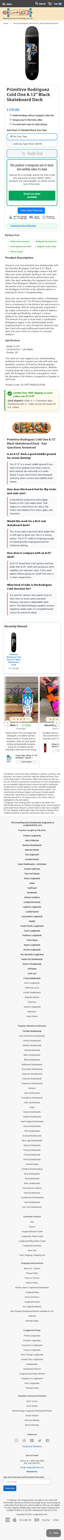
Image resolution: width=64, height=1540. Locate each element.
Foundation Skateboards (32, 1098)
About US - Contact (32, 1268)
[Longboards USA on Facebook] (47, 1441)
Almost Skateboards (32, 1040)
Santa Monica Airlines (32, 1188)
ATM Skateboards (32, 1050)
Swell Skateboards (32, 1193)
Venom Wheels (32, 1415)
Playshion (32, 1002)
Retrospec (32, 1011)
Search (32, 1227)
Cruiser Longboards (32, 1350)
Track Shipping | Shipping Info (32, 1255)
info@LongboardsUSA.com (32, 1467)
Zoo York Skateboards (32, 1207)
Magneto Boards (32, 997)
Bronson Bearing (32, 1420)
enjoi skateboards (32, 1093)
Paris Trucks (32, 1401)
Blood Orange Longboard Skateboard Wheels (32, 1411)
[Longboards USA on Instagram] (16, 1441)
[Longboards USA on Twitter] (39, 1441)
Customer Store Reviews (23, 225)
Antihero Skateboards (32, 1045)
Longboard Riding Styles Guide (32, 1241)
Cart (57, 4)
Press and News (32, 1297)
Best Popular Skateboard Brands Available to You (32, 1311)
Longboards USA (39, 1514)
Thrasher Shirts (32, 1388)
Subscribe (10, 1488)
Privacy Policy (32, 1273)
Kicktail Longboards (32, 1340)
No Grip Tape (20, 136)
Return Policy (32, 1283)
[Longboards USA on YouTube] (32, 1441)
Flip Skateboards (32, 1178)
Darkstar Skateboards (32, 1079)
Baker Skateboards (32, 1055)
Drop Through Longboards (32, 1354)
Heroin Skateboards (32, 1126)
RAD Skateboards (32, 1174)
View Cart (32, 1250)
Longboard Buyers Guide (32, 1231)
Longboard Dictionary (32, 1245)
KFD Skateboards (32, 1131)
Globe (32, 1107)
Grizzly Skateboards (32, 1112)
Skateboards (32, 1364)
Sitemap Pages (32, 1321)
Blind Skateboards (32, 1060)
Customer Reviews (32, 1446)
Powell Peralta (32, 1164)
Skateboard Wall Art (32, 1369)
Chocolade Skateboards (32, 1069)
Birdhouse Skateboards (32, 1064)
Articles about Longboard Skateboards (32, 1287)
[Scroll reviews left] (7, 722)
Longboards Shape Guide (32, 1236)
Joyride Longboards (32, 1007)
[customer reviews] (32, 106)
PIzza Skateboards (32, 1155)
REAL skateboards (32, 1183)
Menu (9, 4)
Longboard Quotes (32, 1302)
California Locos (32, 988)
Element (32, 1088)
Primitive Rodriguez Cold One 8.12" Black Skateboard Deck (14, 660)
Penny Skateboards (32, 1150)
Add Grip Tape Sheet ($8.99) (27, 144)
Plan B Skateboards (32, 1159)
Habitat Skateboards (32, 1117)
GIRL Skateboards (32, 1102)
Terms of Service (32, 1278)
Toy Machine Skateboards (32, 1197)
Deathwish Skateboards (32, 1083)
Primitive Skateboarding (32, 1169)
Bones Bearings (32, 1425)
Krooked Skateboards (32, 1136)
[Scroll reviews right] (56, 722)
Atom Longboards (32, 983)
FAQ (32, 1222)
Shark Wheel (32, 1016)
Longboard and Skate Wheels (32, 1374)
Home (5, 23)
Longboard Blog (32, 1292)
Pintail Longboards (32, 1336)
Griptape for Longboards (32, 1378)
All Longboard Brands (32, 1306)
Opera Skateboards (32, 1145)
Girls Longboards (32, 1383)
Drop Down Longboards (32, 1345)
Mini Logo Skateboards (32, 1140)
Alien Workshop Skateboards (32, 1036)
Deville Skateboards (32, 992)
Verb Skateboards (32, 1202)
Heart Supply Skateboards (32, 1121)
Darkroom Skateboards (32, 1074)
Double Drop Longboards (32, 1359)
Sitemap (32, 1316)
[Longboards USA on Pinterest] (24, 1441)
